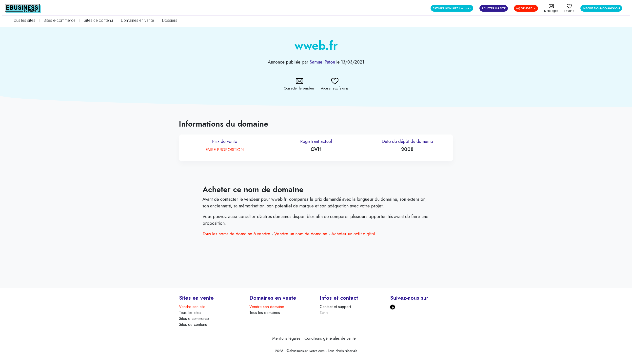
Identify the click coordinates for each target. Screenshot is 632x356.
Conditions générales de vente (330, 338)
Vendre (526, 8)
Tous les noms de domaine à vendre (236, 234)
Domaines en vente (137, 20)
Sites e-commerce (59, 20)
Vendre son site (192, 307)
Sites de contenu (98, 20)
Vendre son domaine (266, 307)
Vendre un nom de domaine (300, 234)
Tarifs (324, 312)
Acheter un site (494, 8)
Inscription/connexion (601, 8)
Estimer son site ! (452, 8)
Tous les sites (23, 20)
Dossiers (169, 20)
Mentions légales (286, 338)
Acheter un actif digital (353, 234)
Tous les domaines (264, 312)
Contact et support (335, 307)
